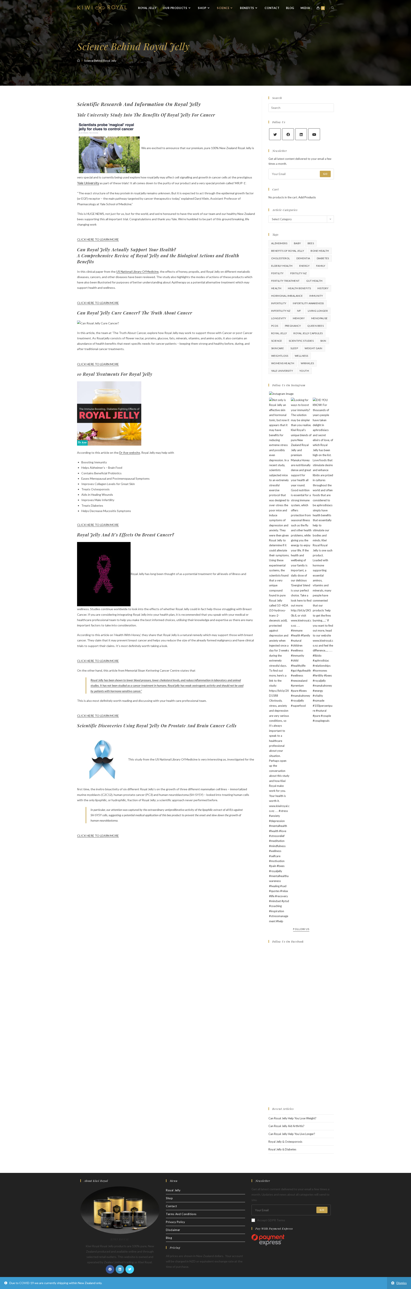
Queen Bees (315, 325)
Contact (171, 1206)
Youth (304, 370)
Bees (311, 243)
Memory (299, 318)
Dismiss (401, 1283)
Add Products (307, 197)
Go (325, 173)
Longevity (278, 318)
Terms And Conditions (181, 1214)
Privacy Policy (175, 1222)
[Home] (78, 60)
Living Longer (318, 310)
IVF (299, 310)
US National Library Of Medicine (137, 271)
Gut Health (314, 280)
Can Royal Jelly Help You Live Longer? (291, 1134)
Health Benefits (299, 288)
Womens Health (282, 363)
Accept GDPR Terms (271, 1220)
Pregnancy (293, 325)
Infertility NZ (280, 310)
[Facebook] (288, 134)
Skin (323, 340)
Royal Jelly (279, 333)
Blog (169, 1238)
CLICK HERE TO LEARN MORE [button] (98, 239)
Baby (297, 243)
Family (320, 265)
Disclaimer (173, 1230)
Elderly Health (282, 265)
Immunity (316, 295)
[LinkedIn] (301, 134)
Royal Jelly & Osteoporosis (285, 1141)
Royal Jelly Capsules (308, 333)
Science (276, 340)
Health (276, 288)
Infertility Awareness (308, 303)
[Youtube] (314, 134)
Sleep (294, 348)
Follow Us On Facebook (288, 941)
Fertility (277, 273)
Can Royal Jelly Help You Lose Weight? (292, 1118)
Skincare (277, 348)
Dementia (303, 258)
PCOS (274, 325)
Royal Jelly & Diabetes (282, 1149)
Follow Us (301, 929)
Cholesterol (280, 258)
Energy (304, 265)
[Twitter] (275, 134)
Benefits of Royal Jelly (287, 250)
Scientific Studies (301, 340)
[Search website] (332, 8)
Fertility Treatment (285, 280)
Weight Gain (313, 348)
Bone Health (320, 250)
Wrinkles (307, 363)
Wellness (301, 355)
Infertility (278, 303)
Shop (169, 1198)
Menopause (319, 318)
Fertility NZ (298, 273)
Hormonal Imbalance (287, 295)
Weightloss (279, 355)
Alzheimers (279, 243)
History (322, 288)
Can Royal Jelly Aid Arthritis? (286, 1126)
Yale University (88, 183)
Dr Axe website (129, 452)
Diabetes (323, 258)
